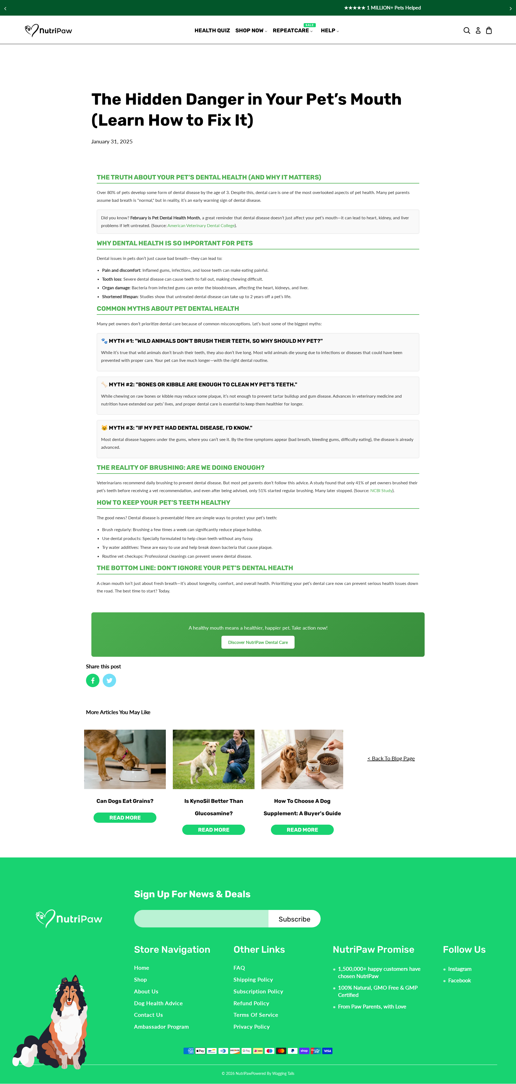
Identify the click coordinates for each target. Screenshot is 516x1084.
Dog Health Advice (158, 1003)
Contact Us (148, 1014)
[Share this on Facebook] (92, 680)
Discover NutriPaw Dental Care (258, 642)
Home (141, 967)
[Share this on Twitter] (109, 680)
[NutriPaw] (48, 30)
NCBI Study (381, 490)
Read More (125, 817)
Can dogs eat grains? (124, 801)
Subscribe (294, 919)
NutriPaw (243, 1073)
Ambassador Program (161, 1026)
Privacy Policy (252, 1026)
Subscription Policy (258, 991)
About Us (146, 991)
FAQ (239, 967)
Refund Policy (251, 1003)
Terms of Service (256, 1014)
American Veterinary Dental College (201, 225)
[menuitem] (212, 30)
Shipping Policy (253, 979)
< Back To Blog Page (391, 758)
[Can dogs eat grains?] (125, 759)
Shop (140, 979)
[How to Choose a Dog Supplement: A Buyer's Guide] (302, 759)
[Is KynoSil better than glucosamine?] (214, 759)
